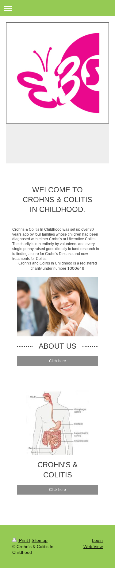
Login (97, 540)
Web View (93, 546)
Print (23, 540)
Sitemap (40, 540)
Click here (57, 361)
